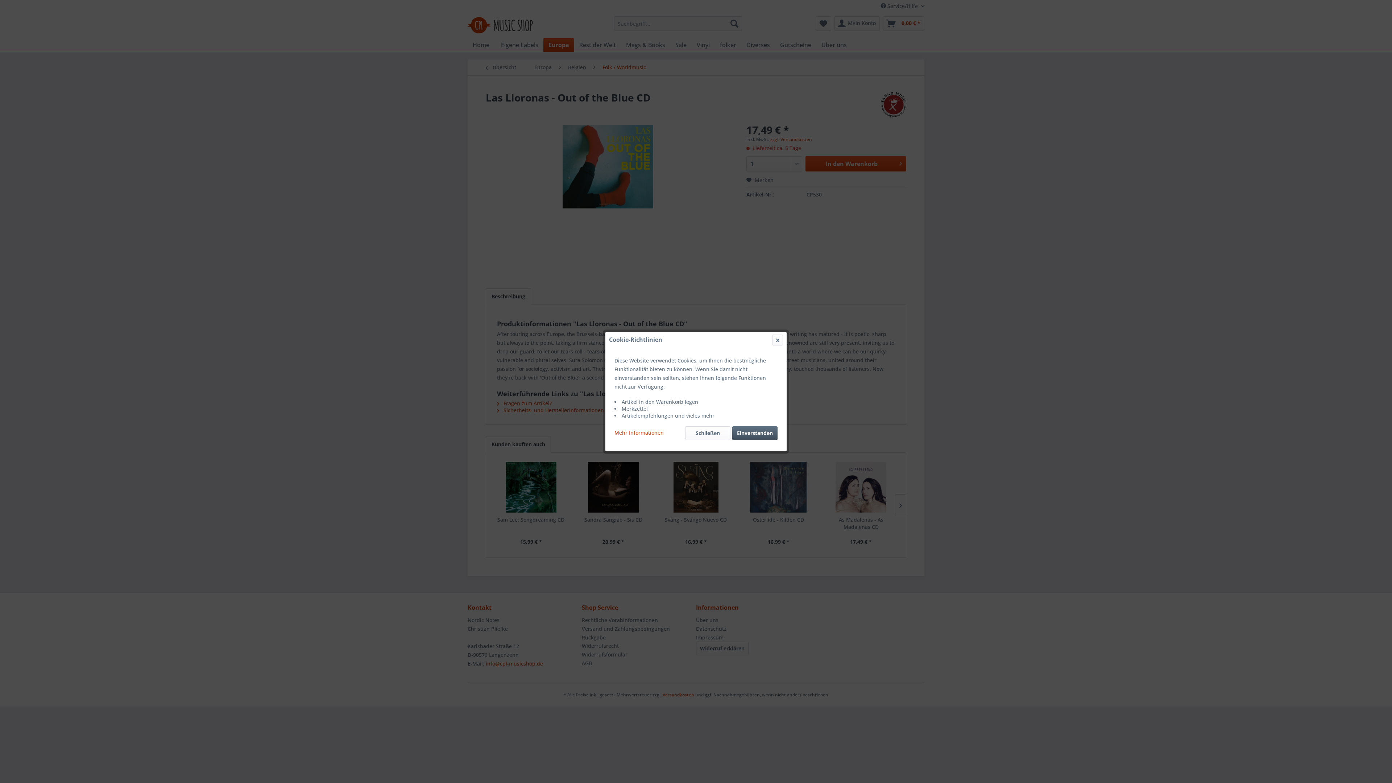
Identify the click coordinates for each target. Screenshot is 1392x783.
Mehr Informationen (639, 432)
